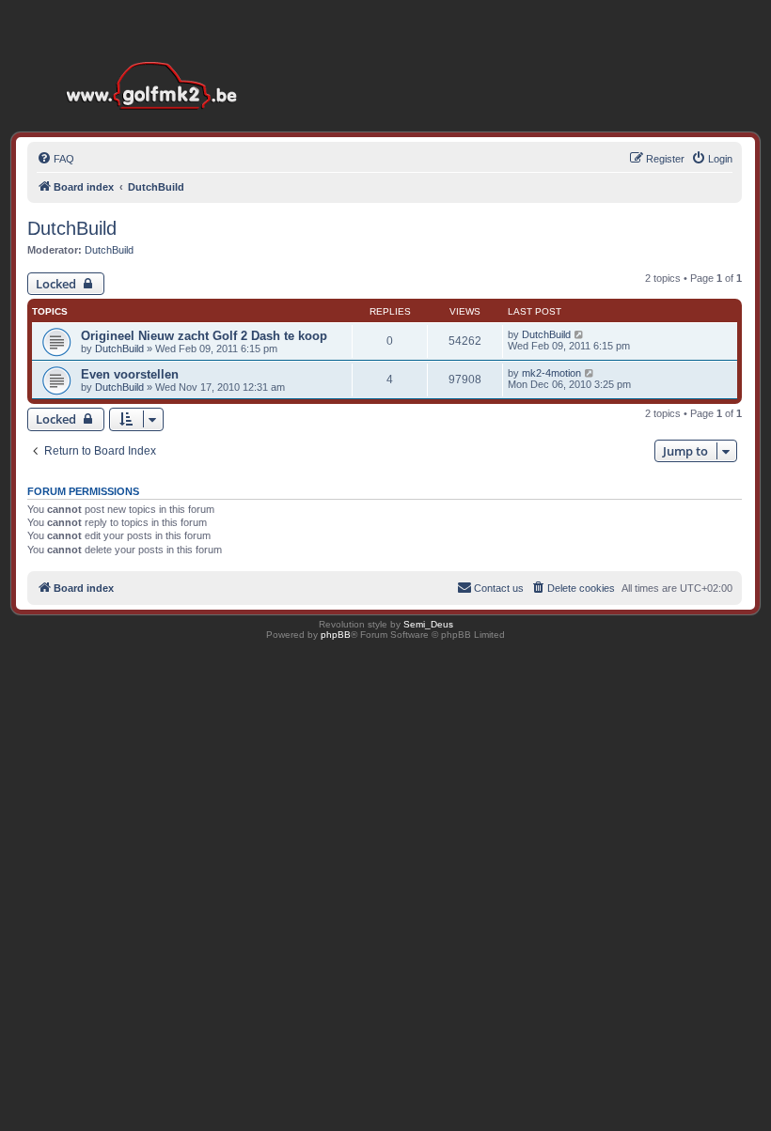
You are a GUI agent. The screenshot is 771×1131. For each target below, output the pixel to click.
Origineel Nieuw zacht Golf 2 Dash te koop (204, 336)
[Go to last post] (580, 334)
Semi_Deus (428, 624)
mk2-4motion (551, 373)
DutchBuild (72, 228)
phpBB (336, 634)
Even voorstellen (130, 374)
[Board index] (156, 56)
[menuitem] (55, 158)
